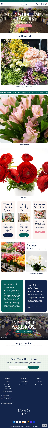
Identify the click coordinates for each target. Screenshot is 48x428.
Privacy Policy (8, 386)
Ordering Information (24, 381)
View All (43, 249)
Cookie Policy (8, 388)
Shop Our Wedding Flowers (24, 235)
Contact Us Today (39, 232)
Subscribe (33, 367)
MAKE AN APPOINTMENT (24, 331)
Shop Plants (39, 383)
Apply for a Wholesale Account (8, 235)
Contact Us (8, 381)
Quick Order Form (23, 383)
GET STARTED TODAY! (24, 25)
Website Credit (35, 426)
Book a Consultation (39, 384)
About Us (8, 383)
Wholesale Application (23, 384)
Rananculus (24, 197)
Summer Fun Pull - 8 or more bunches (24, 86)
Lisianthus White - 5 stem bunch (36, 273)
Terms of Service (7, 384)
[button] (37, 4)
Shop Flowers (39, 381)
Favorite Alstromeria (24, 144)
